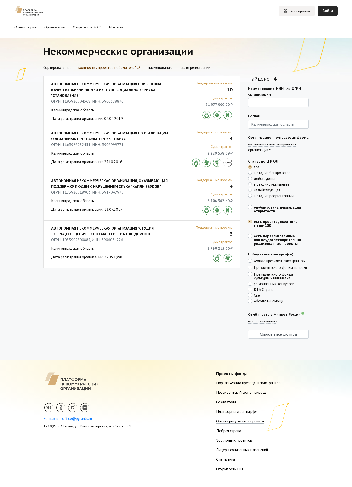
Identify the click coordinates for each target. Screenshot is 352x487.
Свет (258, 295)
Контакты (51, 418)
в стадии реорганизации (274, 195)
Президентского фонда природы (281, 267)
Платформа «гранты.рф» (236, 411)
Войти (328, 10)
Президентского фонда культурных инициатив (273, 276)
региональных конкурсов (274, 283)
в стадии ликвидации (271, 184)
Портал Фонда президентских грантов (248, 382)
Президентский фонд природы (241, 392)
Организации (54, 27)
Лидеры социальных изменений (242, 449)
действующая (265, 178)
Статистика (225, 459)
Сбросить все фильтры (278, 334)
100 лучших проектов (234, 440)
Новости (116, 27)
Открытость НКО (87, 27)
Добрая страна (228, 430)
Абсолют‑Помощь (269, 301)
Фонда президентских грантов (279, 260)
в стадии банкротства (272, 172)
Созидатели (226, 401)
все (256, 167)
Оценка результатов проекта (240, 421)
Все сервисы (300, 11)
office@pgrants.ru (77, 418)
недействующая (267, 190)
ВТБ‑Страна (263, 289)
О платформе (25, 27)
